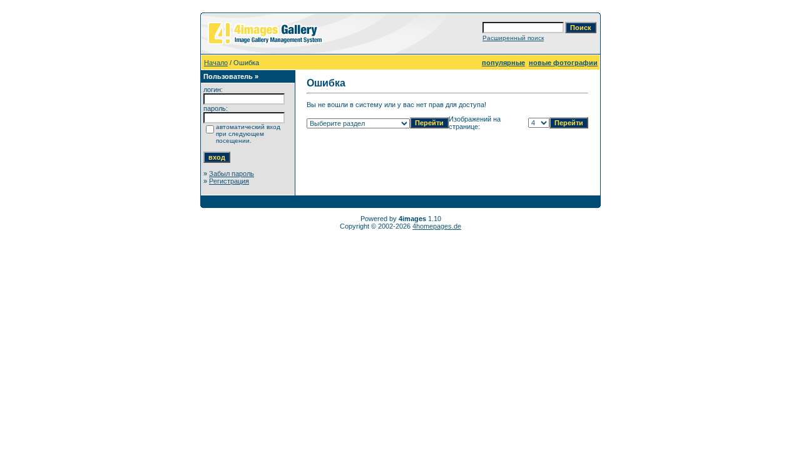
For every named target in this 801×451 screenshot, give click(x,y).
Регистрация (229, 181)
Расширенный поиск (513, 37)
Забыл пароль (231, 173)
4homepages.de (436, 226)
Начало (216, 62)
